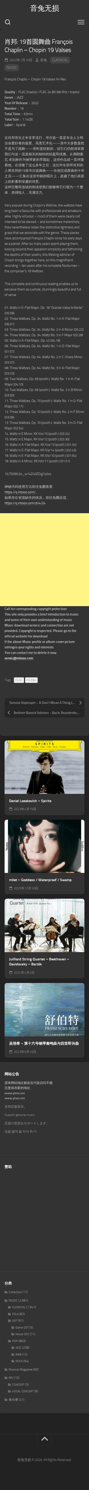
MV (11, 1378)
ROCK (19, 1361)
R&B (18, 1354)
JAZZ (18, 1347)
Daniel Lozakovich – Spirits (30, 801)
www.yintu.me (15, 1093)
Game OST (22, 1327)
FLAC (19, 680)
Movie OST (22, 1334)
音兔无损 (44, 8)
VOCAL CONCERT (23, 1391)
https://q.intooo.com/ (20, 492)
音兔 (43, 60)
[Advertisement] (44, 559)
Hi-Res (31, 680)
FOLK (15, 1314)
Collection (15, 1292)
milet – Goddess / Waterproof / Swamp (40, 880)
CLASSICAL (60, 60)
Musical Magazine (20, 1369)
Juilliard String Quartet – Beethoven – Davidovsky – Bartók (39, 962)
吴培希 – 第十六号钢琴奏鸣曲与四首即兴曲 (44, 1043)
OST (14, 1320)
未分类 (13, 1400)
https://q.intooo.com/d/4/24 (25, 503)
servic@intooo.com (19, 658)
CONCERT (18, 1384)
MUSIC (12, 68)
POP (15, 1341)
